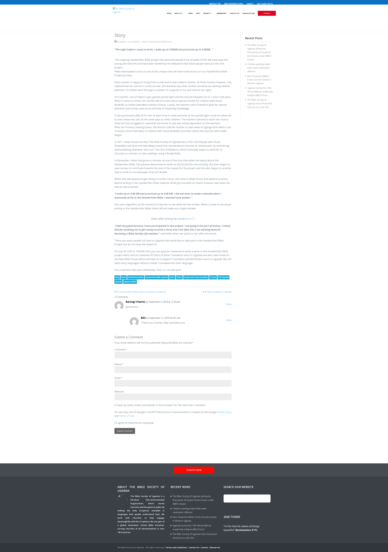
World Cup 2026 (248, 13)
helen (172, 277)
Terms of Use (126, 416)
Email (118, 378)
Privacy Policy (224, 412)
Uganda (118, 281)
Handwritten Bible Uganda (157, 277)
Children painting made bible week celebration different (258, 68)
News (190, 13)
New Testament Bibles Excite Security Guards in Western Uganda (259, 80)
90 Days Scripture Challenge (218, 291)
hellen (179, 277)
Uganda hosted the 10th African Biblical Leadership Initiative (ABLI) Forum (260, 92)
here (164, 270)
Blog (117, 277)
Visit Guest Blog (265, 3)
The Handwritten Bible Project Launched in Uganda (141, 291)
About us (178, 13)
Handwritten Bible (135, 277)
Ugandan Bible (130, 281)
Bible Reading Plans (233, 3)
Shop (198, 13)
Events (250, 3)
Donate (267, 13)
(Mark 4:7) (189, 218)
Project (213, 277)
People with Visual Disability (196, 277)
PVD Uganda (223, 277)
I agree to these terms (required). (135, 423)
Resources (215, 547)
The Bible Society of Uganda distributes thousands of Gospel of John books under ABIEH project (259, 52)
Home (169, 13)
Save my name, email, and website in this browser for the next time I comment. (161, 405)
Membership (221, 13)
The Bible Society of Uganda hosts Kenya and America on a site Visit (259, 103)
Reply (229, 304)
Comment (120, 349)
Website (119, 391)
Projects (207, 13)
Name (118, 364)
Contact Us (234, 13)
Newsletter (215, 3)
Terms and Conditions (176, 547)
